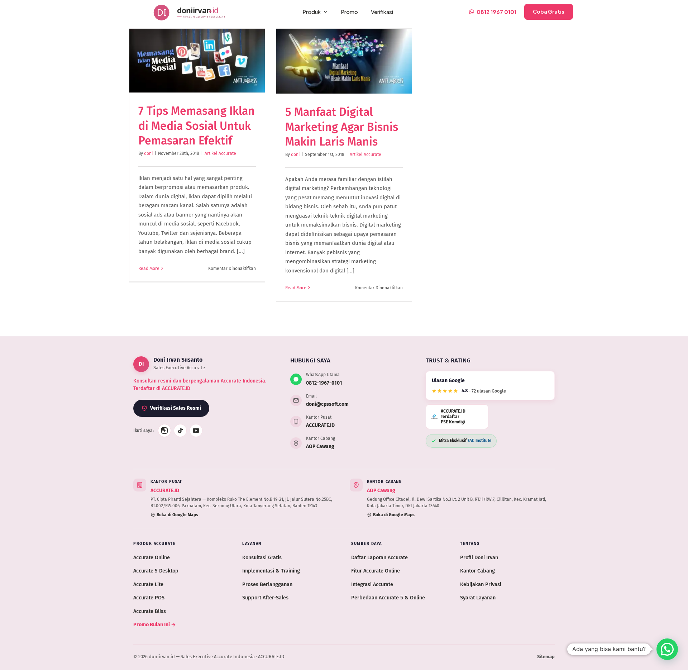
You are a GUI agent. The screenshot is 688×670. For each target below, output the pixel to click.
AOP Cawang (320, 446)
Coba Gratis (548, 11)
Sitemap (546, 656)
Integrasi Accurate (372, 584)
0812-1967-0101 (324, 383)
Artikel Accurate (220, 153)
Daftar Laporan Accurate (379, 557)
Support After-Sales (265, 597)
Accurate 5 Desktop (155, 570)
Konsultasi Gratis (262, 557)
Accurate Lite (148, 584)
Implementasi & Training (271, 570)
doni (148, 153)
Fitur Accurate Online (375, 570)
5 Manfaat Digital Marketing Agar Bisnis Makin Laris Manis (341, 126)
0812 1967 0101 (496, 11)
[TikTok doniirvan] (180, 430)
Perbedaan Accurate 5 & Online (388, 597)
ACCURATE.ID (320, 425)
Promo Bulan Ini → (154, 624)
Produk (311, 11)
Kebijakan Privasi (480, 584)
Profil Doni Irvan (479, 557)
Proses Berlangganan (267, 584)
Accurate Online (151, 557)
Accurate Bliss (149, 611)
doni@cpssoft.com (327, 404)
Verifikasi (382, 11)
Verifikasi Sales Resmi (175, 408)
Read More (148, 268)
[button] (667, 649)
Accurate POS (148, 597)
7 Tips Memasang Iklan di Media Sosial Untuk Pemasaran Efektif (196, 125)
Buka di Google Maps (177, 514)
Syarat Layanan (478, 597)
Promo (349, 11)
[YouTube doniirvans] (196, 430)
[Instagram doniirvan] (164, 430)
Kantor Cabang (477, 570)
